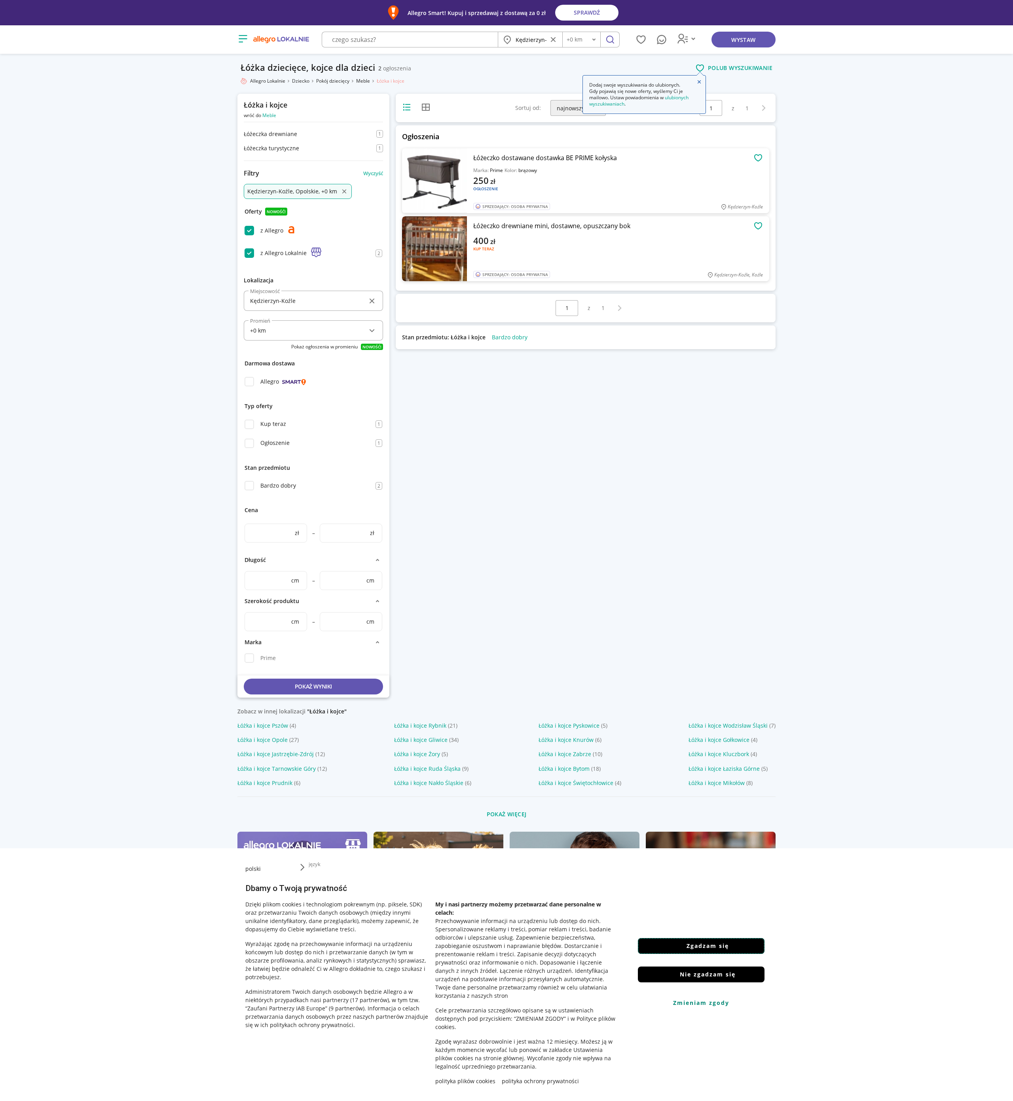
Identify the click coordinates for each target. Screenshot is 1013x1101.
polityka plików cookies (465, 1081)
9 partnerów (346, 1008)
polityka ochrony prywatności (540, 1081)
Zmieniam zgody (701, 1002)
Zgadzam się (708, 946)
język (315, 864)
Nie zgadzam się (708, 974)
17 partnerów (369, 1000)
